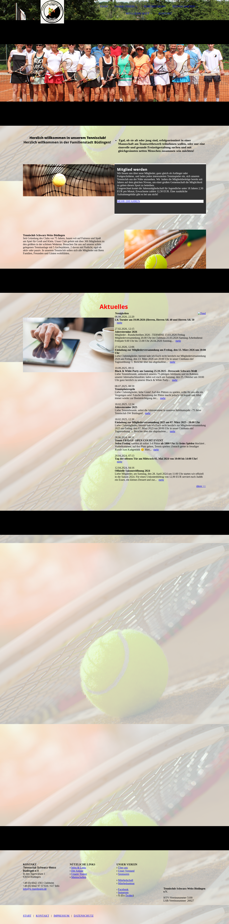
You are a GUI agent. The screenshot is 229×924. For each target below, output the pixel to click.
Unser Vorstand (126, 870)
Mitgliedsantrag (126, 883)
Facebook (123, 889)
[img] (52, 11)
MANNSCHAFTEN (183, 6)
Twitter (129, 895)
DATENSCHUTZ (84, 915)
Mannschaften (78, 877)
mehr (119, 322)
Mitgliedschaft (125, 880)
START (104, 6)
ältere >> (201, 486)
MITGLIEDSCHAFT (137, 13)
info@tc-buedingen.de (35, 888)
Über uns (123, 867)
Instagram (123, 892)
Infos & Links (78, 867)
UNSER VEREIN (125, 6)
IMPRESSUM (62, 915)
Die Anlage (77, 870)
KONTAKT (165, 13)
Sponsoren (123, 874)
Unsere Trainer (79, 874)
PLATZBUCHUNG (155, 6)
